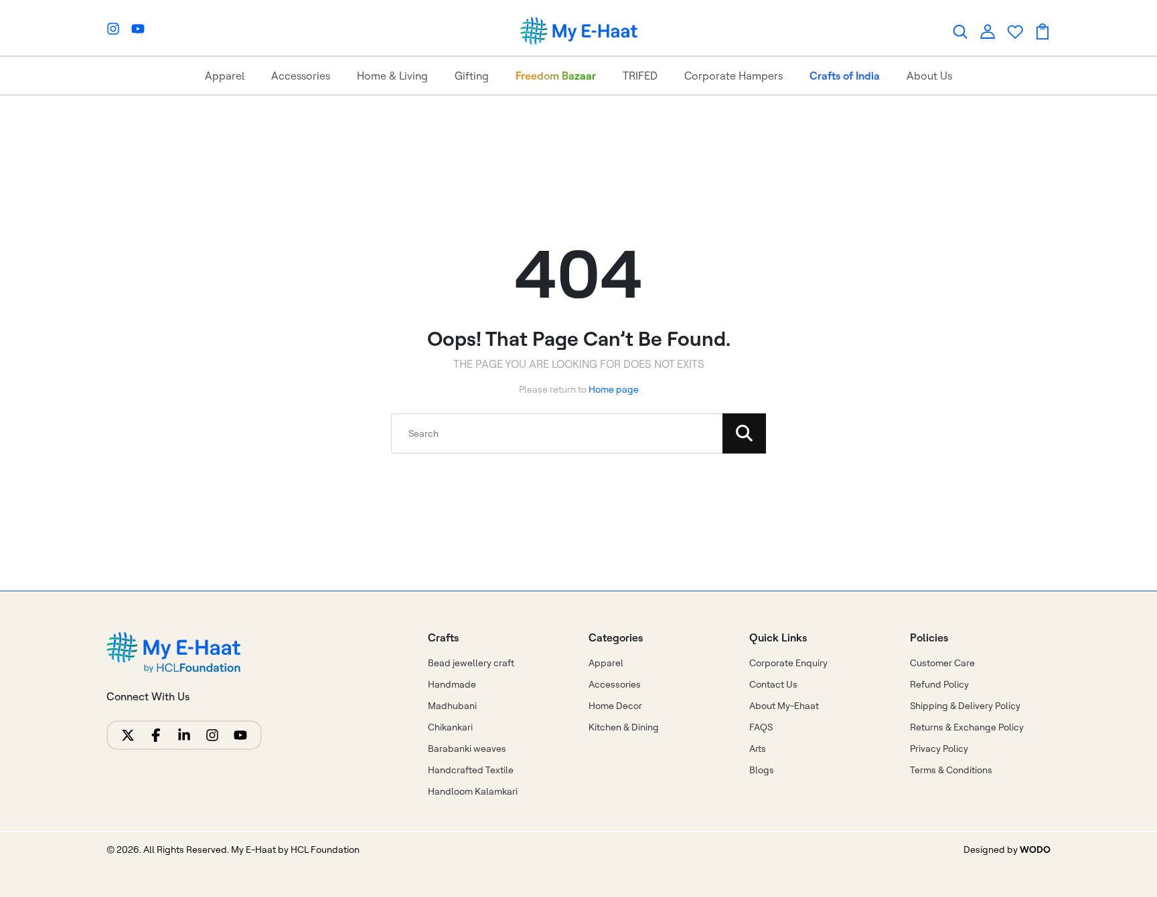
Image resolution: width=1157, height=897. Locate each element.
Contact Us (773, 684)
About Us (929, 75)
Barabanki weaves (467, 748)
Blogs (761, 770)
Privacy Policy (939, 748)
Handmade (452, 684)
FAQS (761, 727)
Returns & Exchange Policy (967, 727)
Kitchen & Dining (624, 727)
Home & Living (392, 75)
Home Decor (615, 706)
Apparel (224, 75)
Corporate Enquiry (788, 663)
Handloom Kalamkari (473, 791)
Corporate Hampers (733, 75)
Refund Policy (939, 684)
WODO (1035, 849)
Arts (757, 748)
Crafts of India (844, 75)
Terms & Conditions (951, 770)
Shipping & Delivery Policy (965, 706)
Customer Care (942, 663)
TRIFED (640, 75)
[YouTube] (138, 28)
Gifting (472, 75)
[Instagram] (113, 28)
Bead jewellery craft (471, 663)
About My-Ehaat (784, 706)
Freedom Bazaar (556, 75)
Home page (614, 389)
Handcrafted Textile (471, 770)
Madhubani (452, 706)
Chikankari (450, 727)
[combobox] (578, 433)
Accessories (300, 75)
